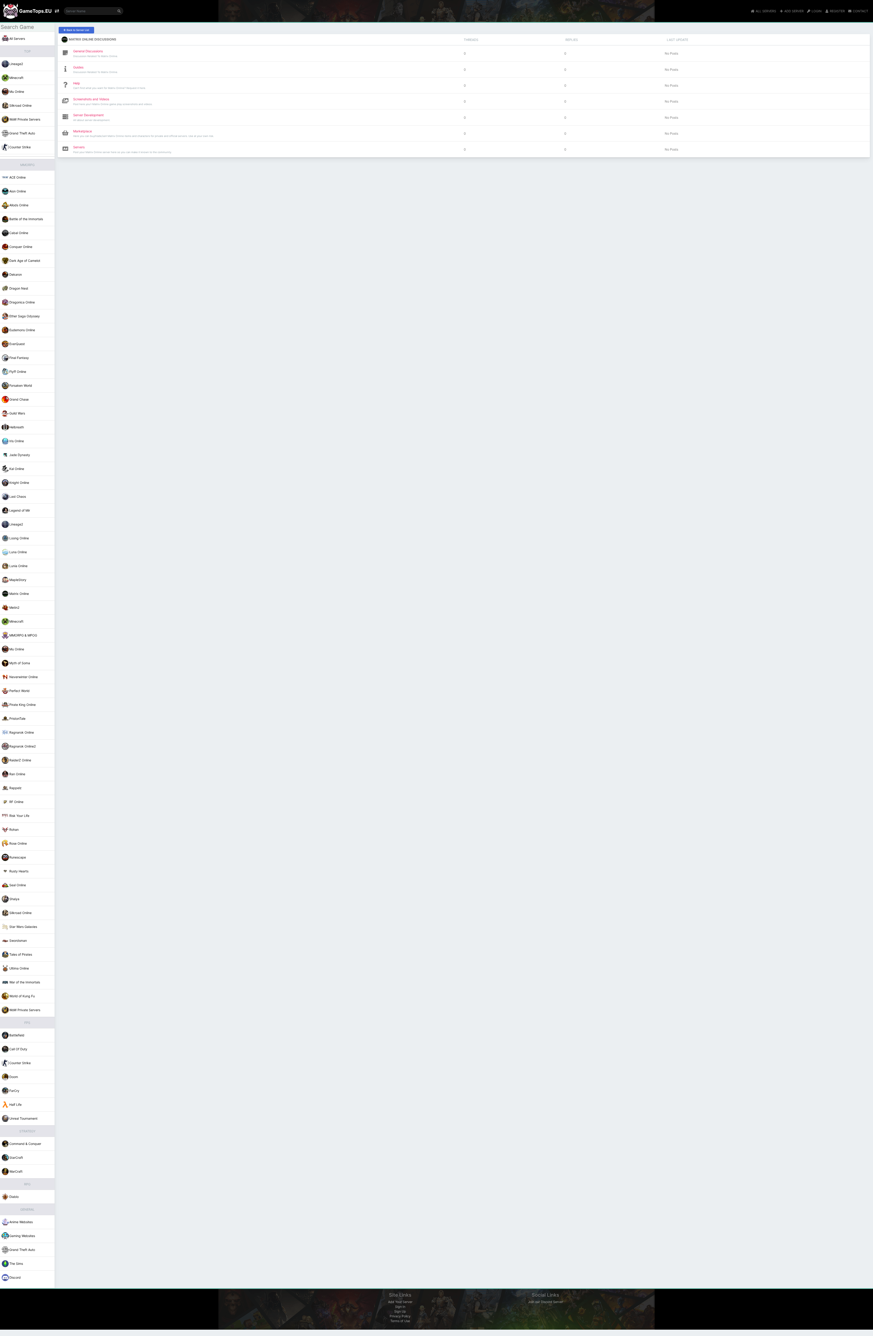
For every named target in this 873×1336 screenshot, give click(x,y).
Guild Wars (17, 413)
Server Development (88, 115)
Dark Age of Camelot (24, 261)
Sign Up (400, 1311)
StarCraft (16, 1157)
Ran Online (17, 774)
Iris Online (16, 441)
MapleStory (17, 580)
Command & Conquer (25, 1144)
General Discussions (88, 51)
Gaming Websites (22, 1236)
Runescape (17, 857)
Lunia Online (18, 566)
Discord (15, 1277)
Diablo (14, 1197)
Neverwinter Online (23, 677)
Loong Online (19, 538)
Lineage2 (16, 64)
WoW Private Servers (24, 119)
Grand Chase (19, 399)
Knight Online (19, 483)
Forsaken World (20, 385)
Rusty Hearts (18, 871)
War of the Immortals (24, 982)
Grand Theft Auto (22, 133)
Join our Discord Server (545, 1302)
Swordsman (18, 940)
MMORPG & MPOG (23, 635)
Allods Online (18, 205)
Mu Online (16, 91)
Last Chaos (17, 496)
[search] (119, 11)
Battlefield (16, 1035)
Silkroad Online (20, 105)
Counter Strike (20, 147)
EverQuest (17, 344)
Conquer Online (20, 247)
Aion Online (17, 191)
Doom (13, 1077)
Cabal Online (18, 233)
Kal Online (16, 469)
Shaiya (14, 899)
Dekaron (15, 274)
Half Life (15, 1104)
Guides (78, 67)
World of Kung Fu (22, 996)
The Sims (16, 1263)
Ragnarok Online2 (22, 746)
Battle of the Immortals (26, 219)
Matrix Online (19, 594)
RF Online (16, 802)
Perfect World (19, 691)
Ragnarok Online (21, 732)
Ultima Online (19, 968)
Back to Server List (77, 30)
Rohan (14, 829)
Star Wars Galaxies (23, 927)
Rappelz (15, 788)
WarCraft (16, 1171)
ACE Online (17, 177)
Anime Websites (21, 1222)
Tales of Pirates (20, 954)
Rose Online (18, 843)
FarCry (14, 1091)
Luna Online (18, 552)
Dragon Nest (18, 288)
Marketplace (82, 131)
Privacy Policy (400, 1316)
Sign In (400, 1306)
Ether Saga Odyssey (24, 316)
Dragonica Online (22, 302)
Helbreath (16, 427)
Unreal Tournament (23, 1118)
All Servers (17, 38)
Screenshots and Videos (91, 99)
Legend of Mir (19, 510)
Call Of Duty (18, 1049)
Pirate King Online (22, 705)
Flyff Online (17, 372)
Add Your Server (400, 1302)
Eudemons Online (22, 330)
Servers (79, 147)
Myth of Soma (19, 663)
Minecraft (16, 78)
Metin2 (14, 607)
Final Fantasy (19, 358)
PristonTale (17, 718)
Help (76, 83)
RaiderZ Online (20, 760)
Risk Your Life (19, 816)
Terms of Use (400, 1321)
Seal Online (17, 885)
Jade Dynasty (19, 455)
